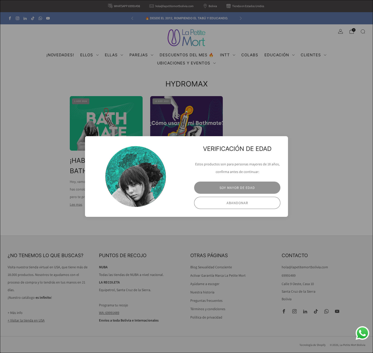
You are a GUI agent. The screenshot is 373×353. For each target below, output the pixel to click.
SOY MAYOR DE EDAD (237, 187)
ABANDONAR (237, 203)
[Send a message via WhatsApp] (362, 333)
